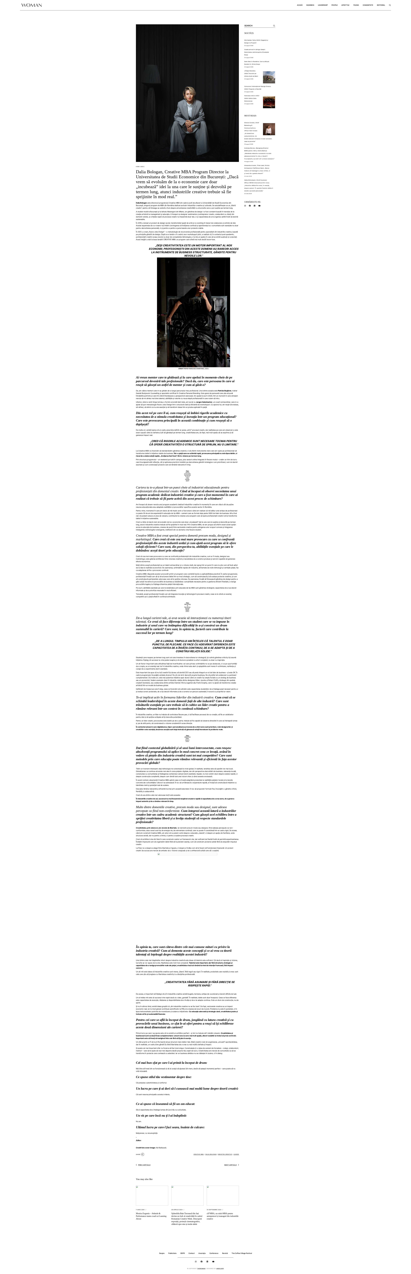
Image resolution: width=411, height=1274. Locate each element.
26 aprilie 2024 (177, 1209)
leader (236, 1154)
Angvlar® (220, 1268)
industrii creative (225, 1154)
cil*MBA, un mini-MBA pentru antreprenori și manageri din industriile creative (222, 1216)
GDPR (182, 1253)
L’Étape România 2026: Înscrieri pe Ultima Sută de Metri (251, 73)
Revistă (225, 1253)
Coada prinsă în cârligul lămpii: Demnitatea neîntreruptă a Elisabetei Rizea (256, 52)
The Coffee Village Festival (242, 1253)
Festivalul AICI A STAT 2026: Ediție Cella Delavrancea (251, 98)
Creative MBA (199, 1154)
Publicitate (172, 1253)
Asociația (202, 1253)
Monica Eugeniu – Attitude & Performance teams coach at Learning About (151, 1216)
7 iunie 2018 (140, 1209)
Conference (213, 1253)
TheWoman (201, 1268)
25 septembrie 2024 (214, 1209)
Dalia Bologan (210, 1154)
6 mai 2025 (140, 166)
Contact (191, 1253)
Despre (162, 1253)
